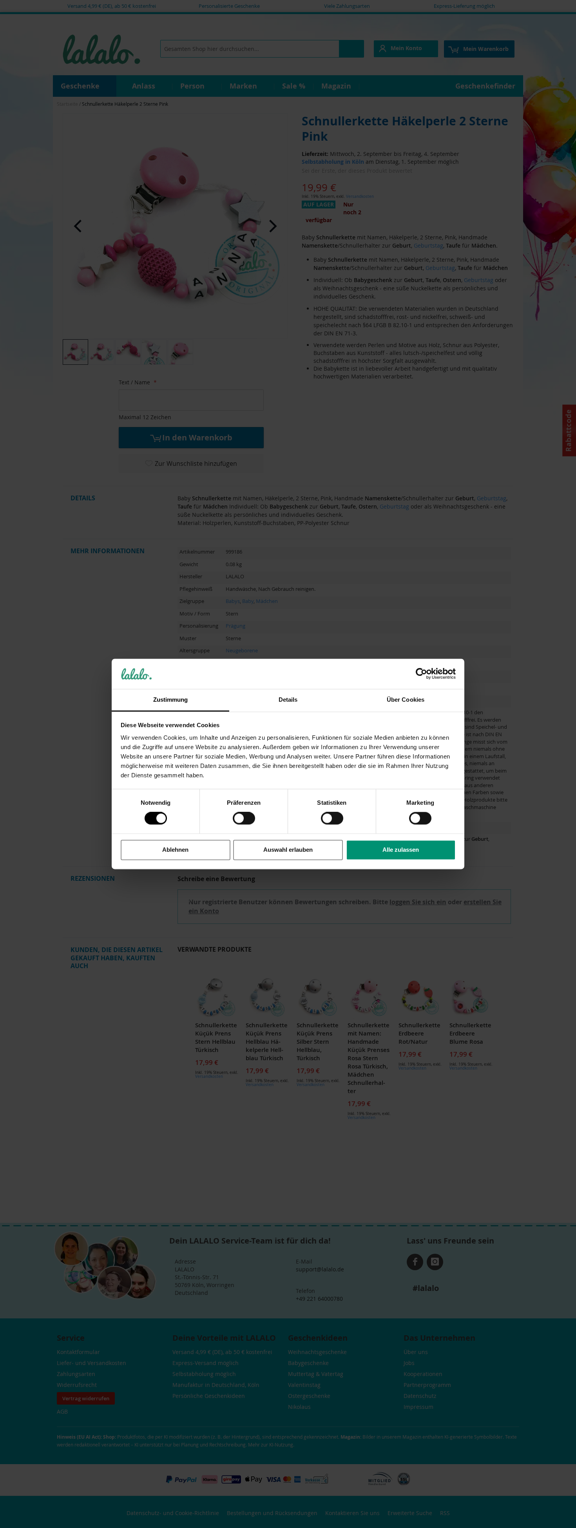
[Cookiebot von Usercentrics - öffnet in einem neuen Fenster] (421, 674)
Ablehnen (175, 849)
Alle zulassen (400, 849)
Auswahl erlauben (288, 849)
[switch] (244, 819)
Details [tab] (288, 699)
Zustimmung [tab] (170, 699)
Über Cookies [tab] (405, 699)
